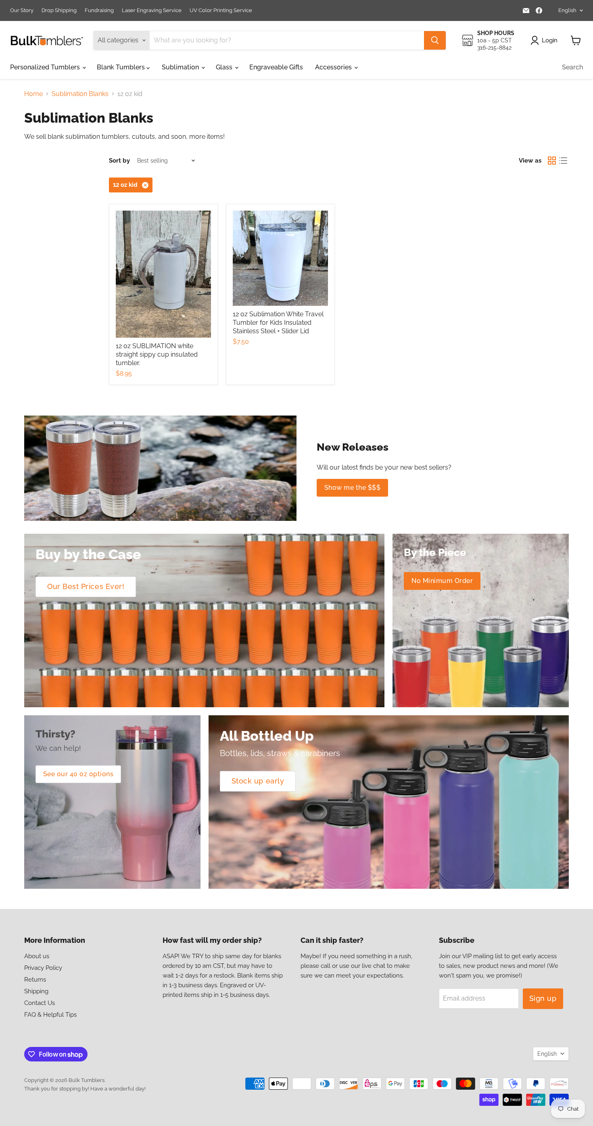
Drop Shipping (59, 10)
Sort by (119, 160)
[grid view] (552, 160)
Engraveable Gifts (276, 67)
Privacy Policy (43, 967)
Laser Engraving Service (152, 10)
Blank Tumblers (121, 67)
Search (572, 67)
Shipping (36, 991)
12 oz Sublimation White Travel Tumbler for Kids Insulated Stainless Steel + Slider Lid (278, 322)
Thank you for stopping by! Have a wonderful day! (85, 1089)
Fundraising (99, 10)
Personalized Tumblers (45, 67)
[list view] (563, 160)
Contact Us (39, 1003)
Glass (225, 67)
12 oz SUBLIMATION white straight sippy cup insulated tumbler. (157, 354)
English (567, 10)
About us (36, 956)
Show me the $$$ (352, 487)
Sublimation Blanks (80, 94)
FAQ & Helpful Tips (50, 1014)
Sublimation (181, 67)
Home (33, 94)
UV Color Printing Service (221, 10)
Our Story (21, 10)
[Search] (435, 40)
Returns (35, 979)
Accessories (334, 67)
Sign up (543, 998)
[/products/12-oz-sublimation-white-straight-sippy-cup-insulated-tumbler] (163, 274)
